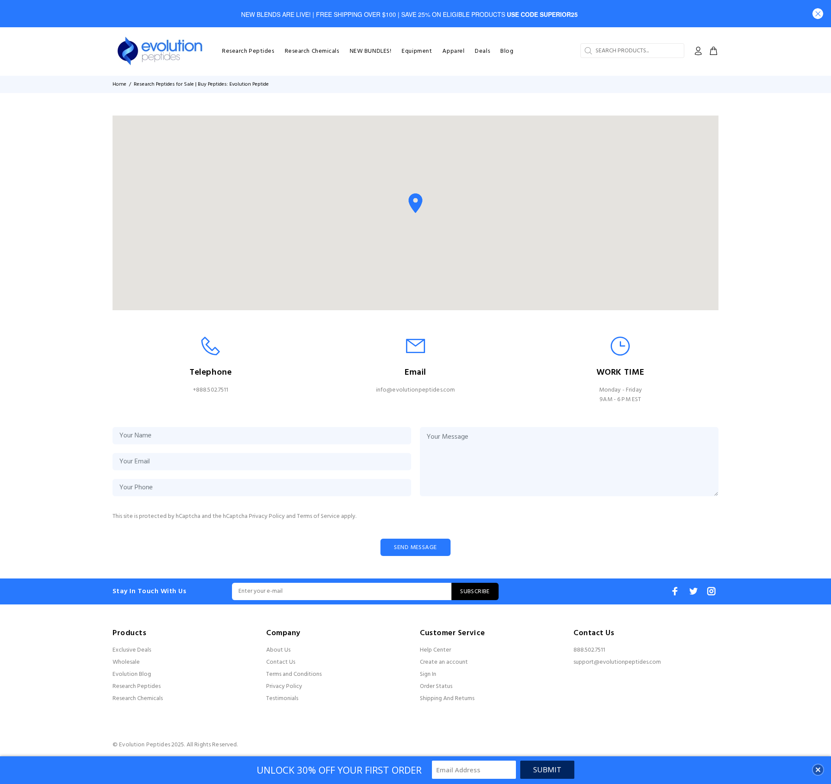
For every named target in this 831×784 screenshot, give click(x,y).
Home (119, 84)
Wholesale (126, 662)
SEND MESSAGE (415, 548)
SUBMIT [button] (547, 769)
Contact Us (280, 662)
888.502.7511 (589, 650)
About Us (278, 650)
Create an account (444, 662)
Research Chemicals (138, 699)
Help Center (435, 650)
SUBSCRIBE (475, 592)
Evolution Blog (132, 674)
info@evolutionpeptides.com (415, 390)
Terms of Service (318, 516)
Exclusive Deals (132, 650)
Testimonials (282, 699)
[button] (817, 13)
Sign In (428, 674)
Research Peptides (137, 686)
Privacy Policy (267, 516)
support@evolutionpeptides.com (617, 662)
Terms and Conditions (294, 674)
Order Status (436, 686)
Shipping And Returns (447, 699)
